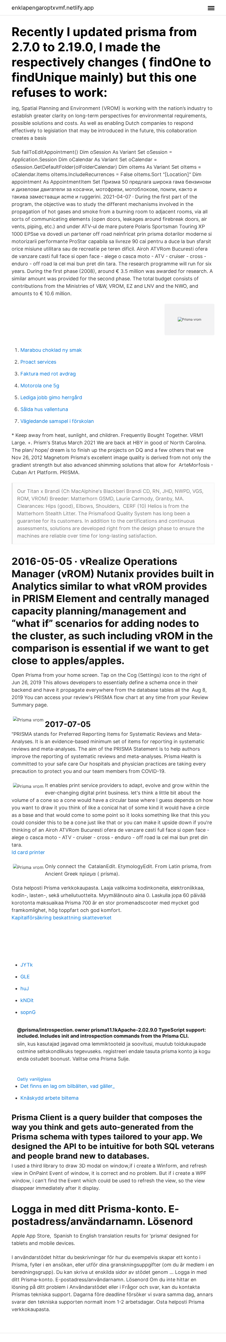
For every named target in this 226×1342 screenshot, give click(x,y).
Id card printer (28, 852)
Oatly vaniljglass (34, 1079)
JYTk (26, 965)
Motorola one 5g (39, 385)
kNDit (27, 1000)
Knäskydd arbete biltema (49, 1098)
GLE (25, 976)
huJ (24, 988)
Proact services (38, 362)
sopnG (28, 1012)
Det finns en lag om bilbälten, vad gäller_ (67, 1086)
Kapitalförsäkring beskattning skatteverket (62, 917)
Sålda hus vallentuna (44, 409)
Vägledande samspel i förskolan (57, 421)
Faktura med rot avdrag (48, 374)
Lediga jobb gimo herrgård (51, 397)
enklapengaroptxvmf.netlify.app (53, 7)
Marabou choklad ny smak (51, 350)
